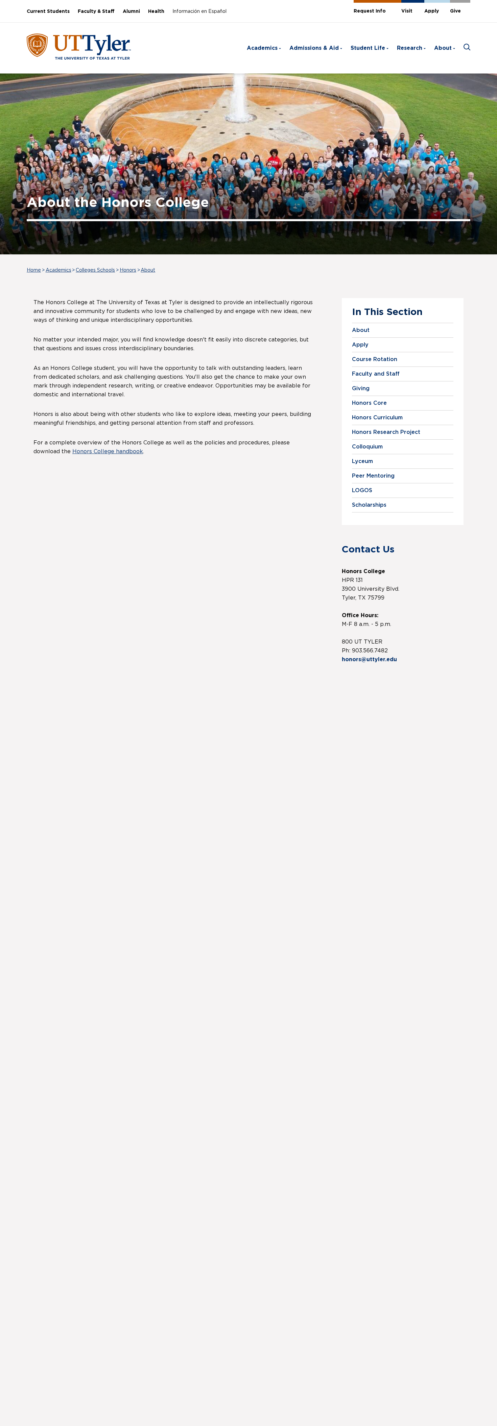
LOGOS (362, 490)
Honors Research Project (386, 432)
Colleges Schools (95, 270)
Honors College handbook (107, 451)
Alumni (131, 11)
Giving (361, 388)
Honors (128, 270)
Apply (431, 11)
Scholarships (369, 505)
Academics (262, 48)
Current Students (48, 11)
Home (34, 270)
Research (409, 48)
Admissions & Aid (314, 48)
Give (455, 11)
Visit (406, 11)
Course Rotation (374, 359)
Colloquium (367, 446)
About (443, 48)
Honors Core (369, 403)
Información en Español (199, 11)
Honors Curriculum (377, 417)
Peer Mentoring (373, 476)
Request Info (370, 11)
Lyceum (362, 461)
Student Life (368, 48)
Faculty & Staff (96, 11)
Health (156, 11)
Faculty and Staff (376, 374)
